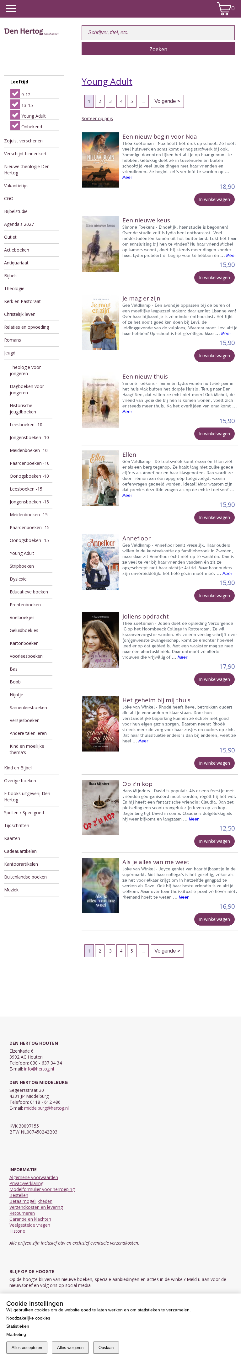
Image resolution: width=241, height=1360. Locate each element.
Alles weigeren (70, 1347)
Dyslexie (18, 579)
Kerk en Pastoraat (22, 301)
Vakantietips (16, 186)
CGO (8, 198)
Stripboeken (22, 566)
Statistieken (17, 1326)
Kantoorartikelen (21, 864)
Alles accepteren (27, 1347)
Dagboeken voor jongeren (27, 389)
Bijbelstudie (16, 211)
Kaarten (12, 838)
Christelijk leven (19, 314)
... (143, 101)
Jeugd (9, 353)
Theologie (14, 288)
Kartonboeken (24, 643)
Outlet (10, 237)
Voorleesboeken (26, 656)
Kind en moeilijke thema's (27, 749)
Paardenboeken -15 (30, 527)
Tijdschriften (16, 825)
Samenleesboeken (28, 707)
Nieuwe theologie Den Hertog (27, 169)
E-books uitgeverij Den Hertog (27, 796)
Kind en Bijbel (18, 768)
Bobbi (16, 682)
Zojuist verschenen (23, 141)
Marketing (16, 1334)
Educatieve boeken (29, 592)
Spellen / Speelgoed (24, 812)
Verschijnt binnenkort (25, 154)
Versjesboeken (25, 720)
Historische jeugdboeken (23, 408)
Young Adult (22, 553)
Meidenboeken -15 (29, 515)
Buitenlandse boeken (25, 877)
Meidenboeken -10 (29, 450)
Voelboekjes (22, 617)
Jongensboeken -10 (29, 437)
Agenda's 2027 (19, 224)
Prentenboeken (25, 605)
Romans (12, 340)
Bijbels (11, 276)
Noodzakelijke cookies (28, 1317)
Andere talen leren (28, 733)
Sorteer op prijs (97, 118)
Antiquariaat (16, 263)
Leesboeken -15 (26, 489)
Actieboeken (16, 250)
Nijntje (16, 695)
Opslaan (106, 1347)
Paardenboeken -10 (30, 463)
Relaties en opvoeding (26, 327)
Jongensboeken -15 (29, 502)
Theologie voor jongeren (25, 370)
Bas (14, 669)
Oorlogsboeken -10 (29, 476)
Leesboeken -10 (26, 425)
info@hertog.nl (39, 1069)
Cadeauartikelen (20, 851)
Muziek (11, 890)
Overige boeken (20, 781)
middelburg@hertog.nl (46, 1108)
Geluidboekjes (24, 630)
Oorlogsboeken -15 (29, 540)
